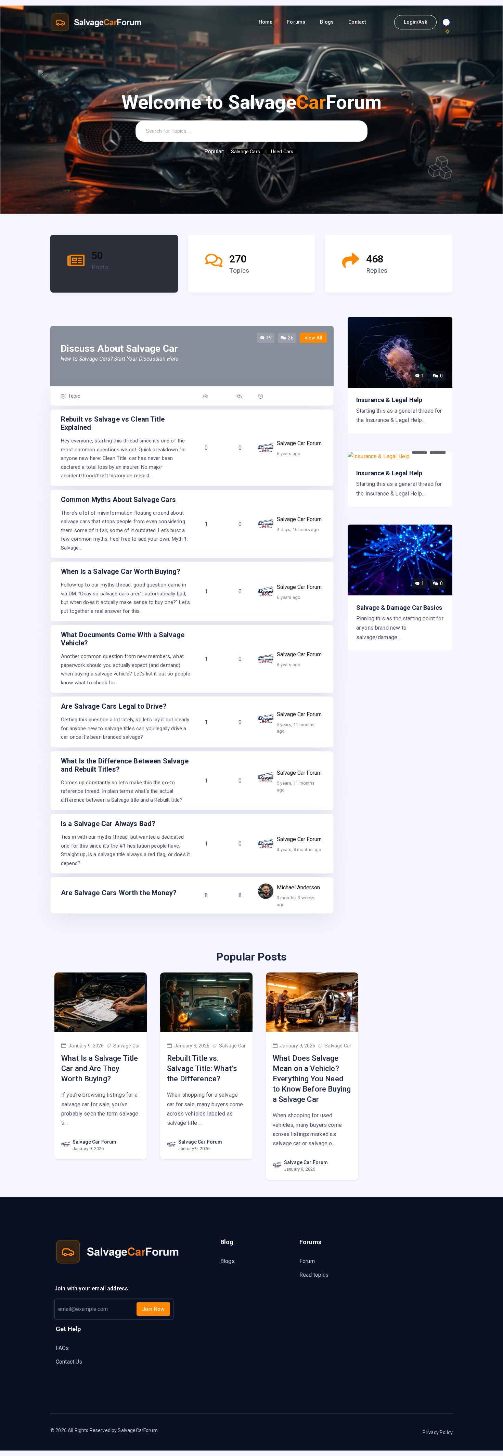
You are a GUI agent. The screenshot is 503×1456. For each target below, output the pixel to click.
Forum (307, 1261)
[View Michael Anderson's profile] (265, 891)
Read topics (314, 1275)
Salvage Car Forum (95, 1142)
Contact (357, 22)
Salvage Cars (245, 151)
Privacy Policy (438, 1432)
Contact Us (69, 1361)
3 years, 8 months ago (299, 849)
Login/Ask (415, 22)
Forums (296, 22)
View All (313, 337)
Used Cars (282, 151)
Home (266, 22)
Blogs (327, 22)
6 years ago (288, 453)
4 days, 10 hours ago (298, 529)
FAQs (62, 1348)
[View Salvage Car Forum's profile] (265, 446)
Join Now (153, 1309)
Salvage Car (126, 1045)
